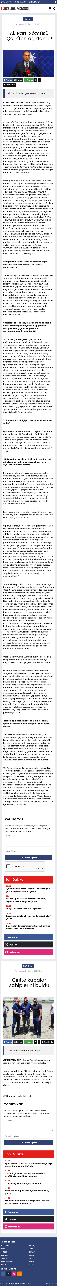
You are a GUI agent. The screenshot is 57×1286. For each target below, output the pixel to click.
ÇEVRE (31, 1255)
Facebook (13, 937)
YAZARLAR (7, 2)
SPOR (3, 1249)
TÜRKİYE (32, 1265)
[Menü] (50, 9)
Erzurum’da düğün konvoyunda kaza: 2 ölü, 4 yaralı (28, 917)
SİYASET (28, 19)
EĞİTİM (3, 1265)
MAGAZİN (4, 1255)
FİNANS (32, 1258)
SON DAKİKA (21, 2)
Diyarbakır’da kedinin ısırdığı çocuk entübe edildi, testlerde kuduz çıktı (28, 927)
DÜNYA (31, 1249)
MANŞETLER (35, 2)
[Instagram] (14, 1273)
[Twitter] (8, 1273)
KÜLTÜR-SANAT (7, 1261)
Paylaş (8, 80)
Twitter (13, 944)
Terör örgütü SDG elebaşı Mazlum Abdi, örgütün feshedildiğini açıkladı (26, 900)
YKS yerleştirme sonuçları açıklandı (24, 908)
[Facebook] (3, 1273)
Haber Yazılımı (51, 1283)
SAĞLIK (32, 1261)
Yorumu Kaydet (28, 857)
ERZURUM (27, 966)
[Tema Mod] (54, 8)
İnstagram (14, 952)
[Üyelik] (55, 2)
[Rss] (19, 1273)
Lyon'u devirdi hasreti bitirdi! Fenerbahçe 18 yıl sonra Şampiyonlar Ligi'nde (28, 890)
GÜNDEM (4, 1252)
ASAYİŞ (32, 1245)
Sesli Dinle (10, 84)
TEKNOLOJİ (5, 1258)
